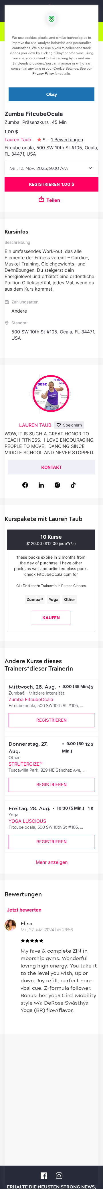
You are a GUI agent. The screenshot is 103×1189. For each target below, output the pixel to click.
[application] (51, 594)
